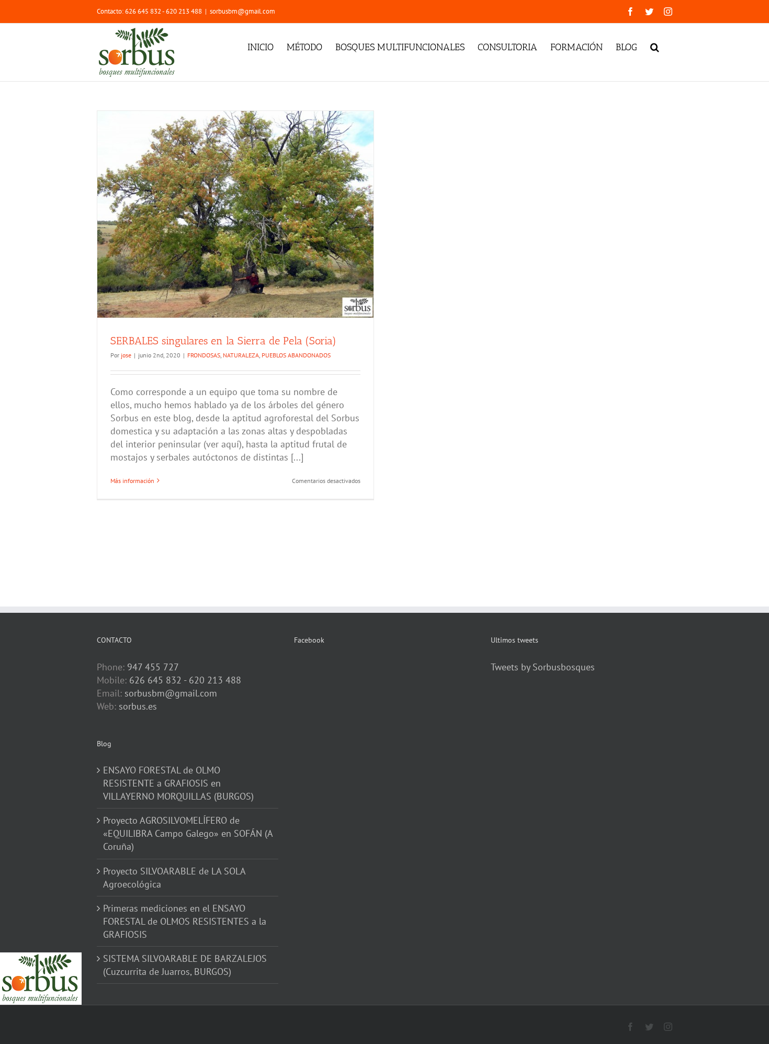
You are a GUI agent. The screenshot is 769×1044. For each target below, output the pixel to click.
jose (126, 355)
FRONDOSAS (203, 355)
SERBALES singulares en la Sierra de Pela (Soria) (223, 340)
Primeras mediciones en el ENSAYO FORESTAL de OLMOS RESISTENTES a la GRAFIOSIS (184, 921)
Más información (132, 481)
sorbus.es (138, 706)
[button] (654, 46)
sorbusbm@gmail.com (242, 11)
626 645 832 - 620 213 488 (185, 680)
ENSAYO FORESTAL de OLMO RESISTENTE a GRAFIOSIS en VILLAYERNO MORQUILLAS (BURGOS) (178, 783)
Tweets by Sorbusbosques (543, 667)
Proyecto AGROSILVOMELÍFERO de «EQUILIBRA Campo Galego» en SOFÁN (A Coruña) (188, 833)
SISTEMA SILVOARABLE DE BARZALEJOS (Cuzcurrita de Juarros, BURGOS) (185, 965)
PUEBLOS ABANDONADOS (296, 355)
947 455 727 (153, 667)
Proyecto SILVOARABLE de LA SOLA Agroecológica (174, 877)
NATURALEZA (241, 355)
